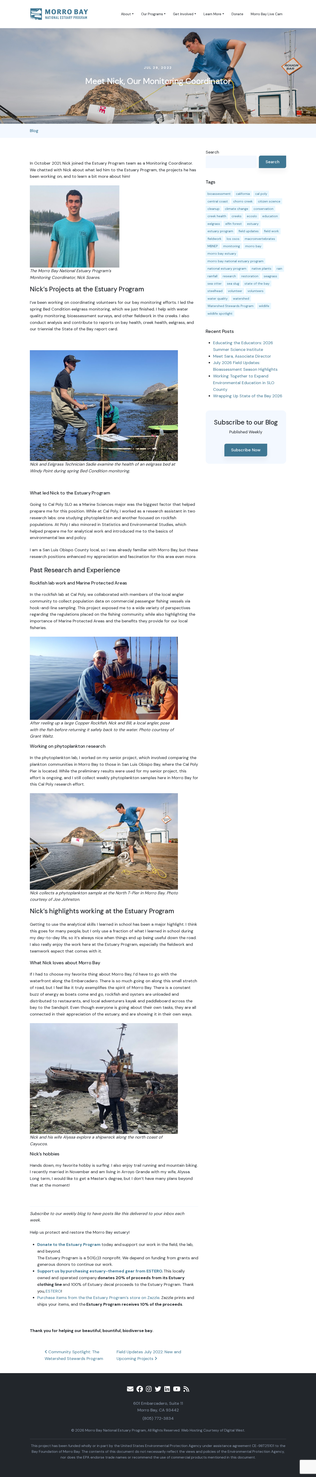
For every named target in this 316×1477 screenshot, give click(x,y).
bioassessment (219, 194)
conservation (263, 209)
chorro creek (243, 201)
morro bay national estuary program (235, 261)
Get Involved (183, 14)
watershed (241, 298)
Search (212, 152)
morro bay (253, 246)
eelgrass (214, 224)
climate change (236, 209)
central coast (218, 201)
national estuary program (227, 268)
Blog (34, 130)
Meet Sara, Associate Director (242, 356)
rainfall (212, 276)
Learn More (212, 14)
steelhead (215, 291)
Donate (237, 14)
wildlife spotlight (220, 313)
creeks (237, 216)
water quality (218, 298)
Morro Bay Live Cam (266, 14)
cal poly (261, 194)
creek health (217, 216)
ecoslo (252, 216)
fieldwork (214, 239)
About (126, 14)
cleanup (214, 209)
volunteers (255, 291)
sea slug (233, 283)
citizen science (269, 201)
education (270, 216)
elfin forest (233, 224)
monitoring (231, 246)
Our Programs (152, 14)
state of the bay (257, 283)
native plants (261, 268)
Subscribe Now (245, 450)
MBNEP (213, 246)
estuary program (220, 231)
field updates (249, 231)
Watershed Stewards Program (231, 306)
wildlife (264, 306)
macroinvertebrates (260, 239)
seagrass (270, 276)
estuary (253, 224)
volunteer (235, 291)
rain (279, 268)
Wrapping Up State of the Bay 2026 (247, 396)
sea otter (215, 283)
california (243, 194)
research (229, 276)
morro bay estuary (222, 253)
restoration (249, 276)
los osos (233, 239)
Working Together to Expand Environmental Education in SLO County (243, 382)
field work (271, 231)
